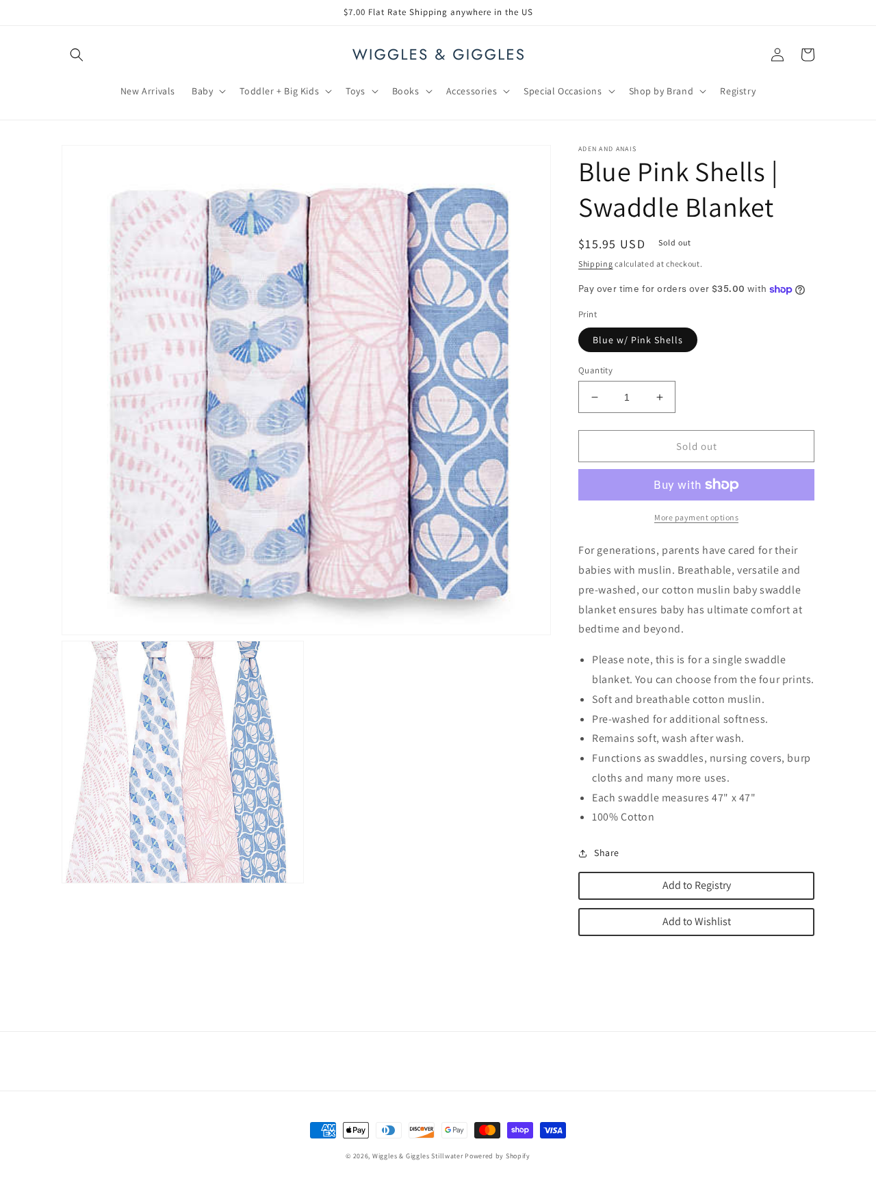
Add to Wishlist (696, 921)
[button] (77, 55)
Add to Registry (696, 885)
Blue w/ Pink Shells (638, 340)
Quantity (595, 370)
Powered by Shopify (497, 1155)
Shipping (595, 263)
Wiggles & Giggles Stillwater (417, 1155)
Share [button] (606, 852)
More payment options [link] (696, 517)
